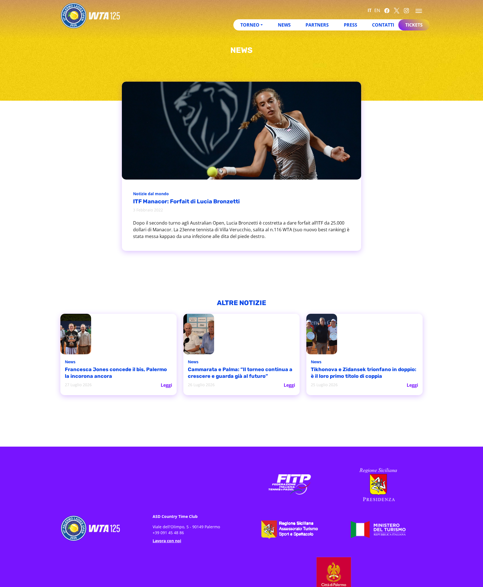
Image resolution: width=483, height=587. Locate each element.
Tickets (414, 25)
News (284, 25)
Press (350, 25)
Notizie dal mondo (152, 194)
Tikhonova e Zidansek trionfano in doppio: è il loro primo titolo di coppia (360, 373)
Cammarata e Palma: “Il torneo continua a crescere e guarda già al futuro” (233, 373)
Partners (317, 25)
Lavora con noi (167, 540)
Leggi (166, 384)
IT (369, 10)
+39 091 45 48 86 (168, 532)
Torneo (249, 25)
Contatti (383, 25)
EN (377, 10)
